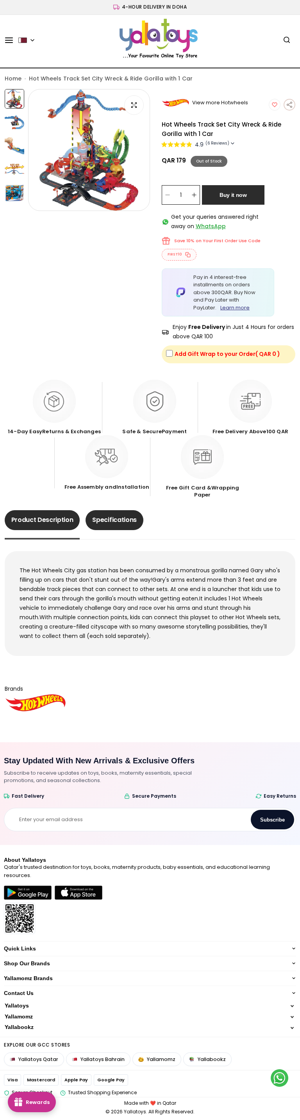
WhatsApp (211, 226)
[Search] (286, 40)
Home (13, 78)
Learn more (235, 307)
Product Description (42, 519)
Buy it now (233, 195)
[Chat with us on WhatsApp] (279, 1078)
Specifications (114, 519)
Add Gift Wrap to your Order (227, 354)
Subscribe (272, 820)
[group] (89, 150)
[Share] (289, 105)
